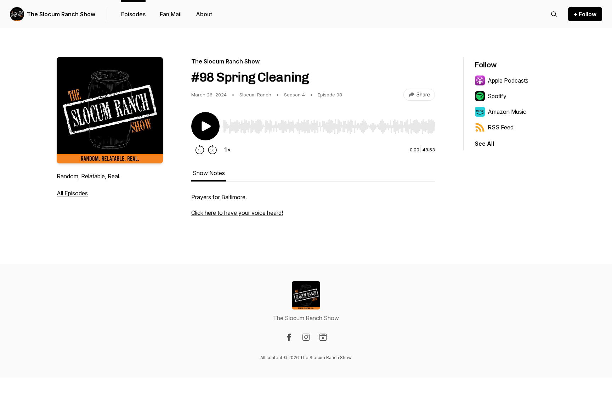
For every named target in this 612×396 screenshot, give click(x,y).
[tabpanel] (313, 208)
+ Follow (585, 14)
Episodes (133, 14)
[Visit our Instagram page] (306, 337)
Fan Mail (171, 14)
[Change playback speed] (227, 150)
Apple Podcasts (508, 80)
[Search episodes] (554, 14)
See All (484, 143)
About (204, 14)
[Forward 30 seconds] (212, 150)
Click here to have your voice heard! (237, 212)
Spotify (497, 96)
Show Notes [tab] (209, 173)
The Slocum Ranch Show (61, 14)
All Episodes (72, 193)
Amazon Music (507, 111)
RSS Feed (501, 127)
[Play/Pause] (205, 126)
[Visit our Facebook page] (289, 337)
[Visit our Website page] (323, 337)
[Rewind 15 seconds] (200, 150)
